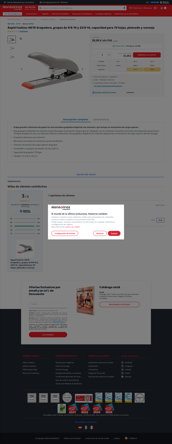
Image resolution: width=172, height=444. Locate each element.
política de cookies (73, 227)
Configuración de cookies (65, 233)
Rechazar (100, 233)
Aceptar (114, 233)
